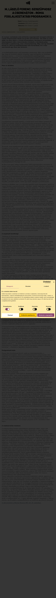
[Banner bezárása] (53, 282)
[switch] (21, 309)
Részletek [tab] (28, 286)
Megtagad (10, 315)
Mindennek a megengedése (46, 315)
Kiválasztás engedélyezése (28, 315)
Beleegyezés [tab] (9, 286)
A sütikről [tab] (46, 286)
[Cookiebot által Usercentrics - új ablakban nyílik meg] (44, 282)
